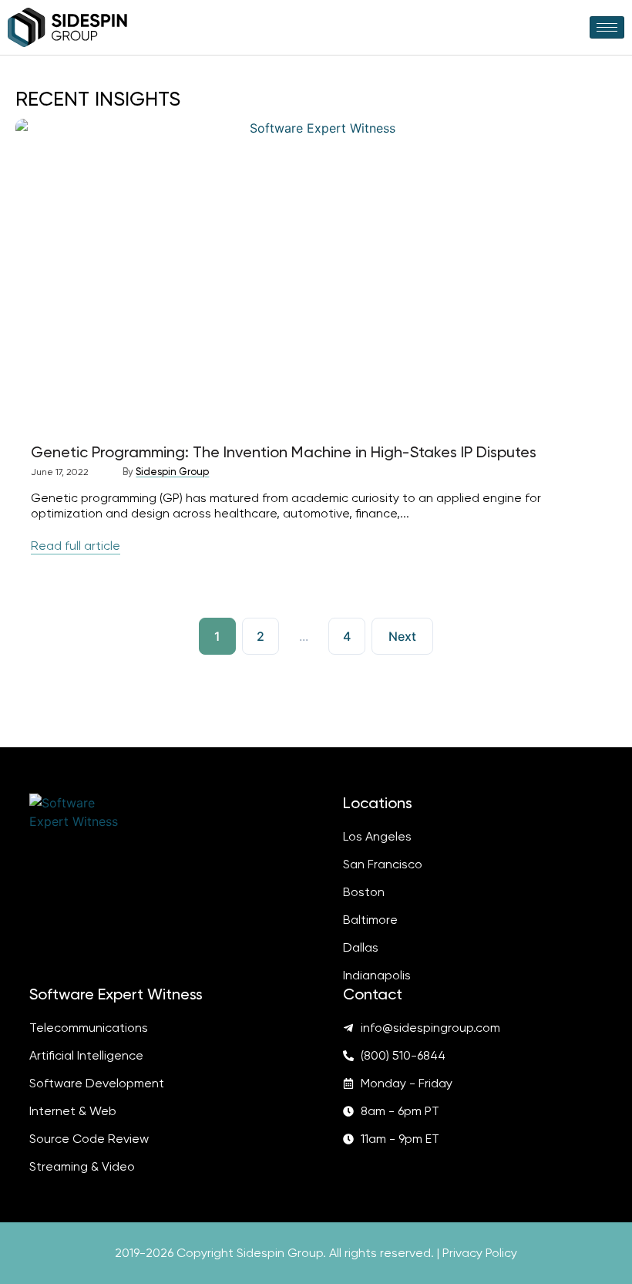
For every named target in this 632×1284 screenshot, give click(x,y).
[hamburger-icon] (607, 27)
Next (402, 636)
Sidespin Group (172, 471)
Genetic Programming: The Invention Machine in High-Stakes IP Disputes (283, 452)
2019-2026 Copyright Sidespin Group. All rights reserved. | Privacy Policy (316, 1252)
